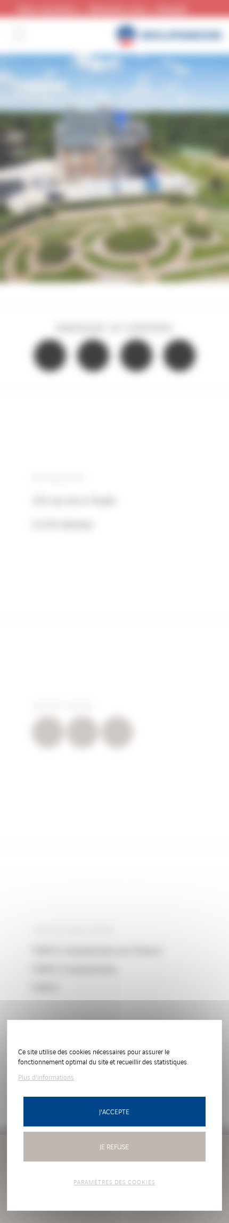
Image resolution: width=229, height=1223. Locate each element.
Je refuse (114, 1146)
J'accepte (114, 1111)
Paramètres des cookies (114, 1181)
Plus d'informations (46, 1077)
